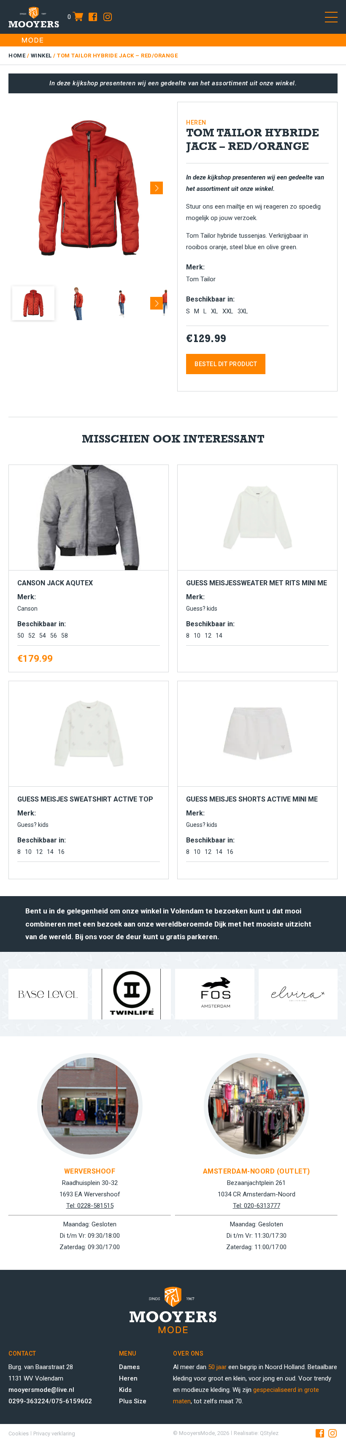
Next (156, 185)
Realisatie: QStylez (256, 1433)
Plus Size (132, 1401)
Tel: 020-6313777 (256, 1205)
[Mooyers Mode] (33, 17)
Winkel (41, 55)
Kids (125, 1390)
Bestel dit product (226, 364)
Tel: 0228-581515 (90, 1205)
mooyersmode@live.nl (41, 1390)
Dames (129, 1367)
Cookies (18, 1433)
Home (16, 55)
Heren (128, 1378)
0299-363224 (28, 1401)
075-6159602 (71, 1401)
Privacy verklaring (54, 1433)
